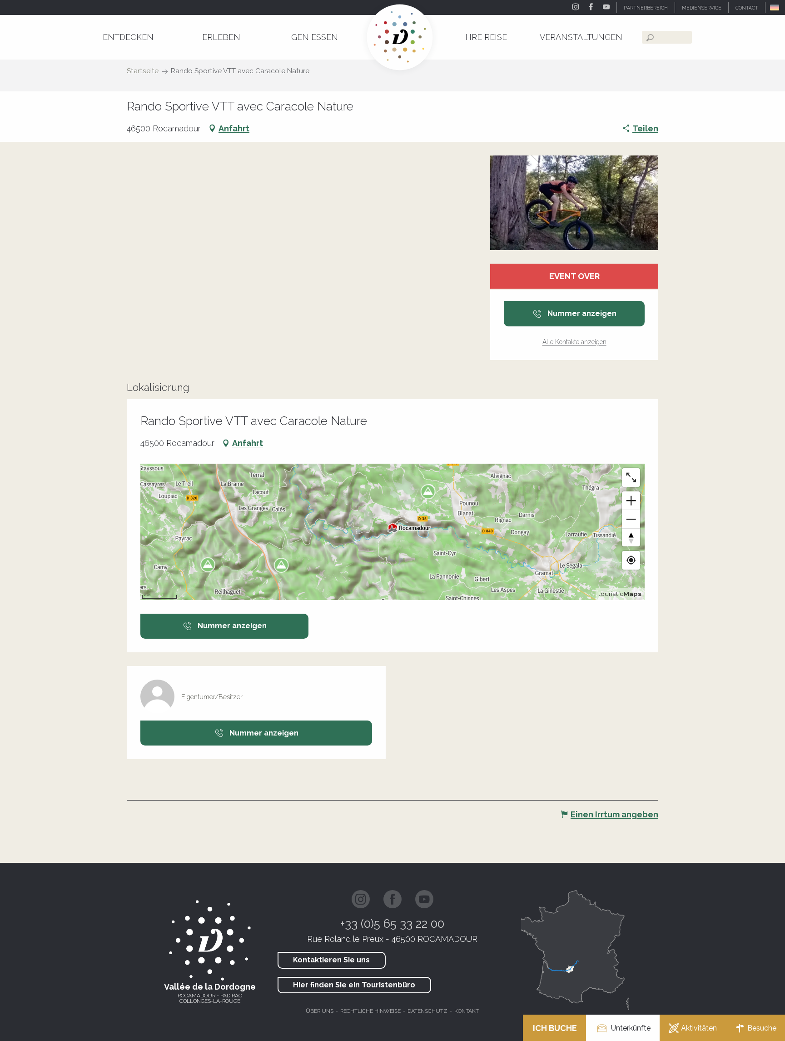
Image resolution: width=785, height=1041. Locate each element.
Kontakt (466, 1011)
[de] (775, 7)
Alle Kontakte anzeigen (574, 341)
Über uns (319, 1011)
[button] (775, 7)
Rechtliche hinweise (370, 1011)
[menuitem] (128, 37)
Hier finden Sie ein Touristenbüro (354, 985)
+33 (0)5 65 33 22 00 (392, 924)
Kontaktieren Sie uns (331, 960)
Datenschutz (427, 1011)
